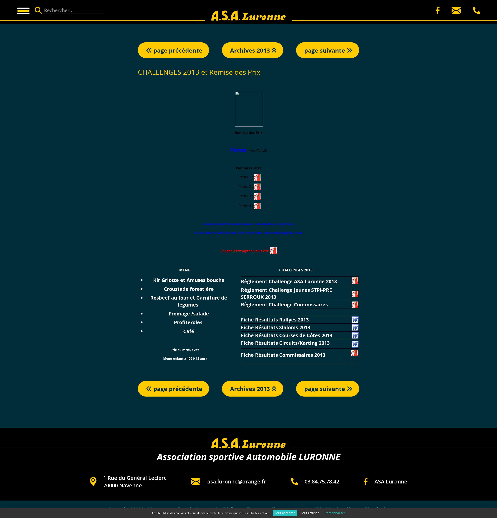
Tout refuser (310, 513)
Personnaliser (335, 513)
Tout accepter (285, 513)
